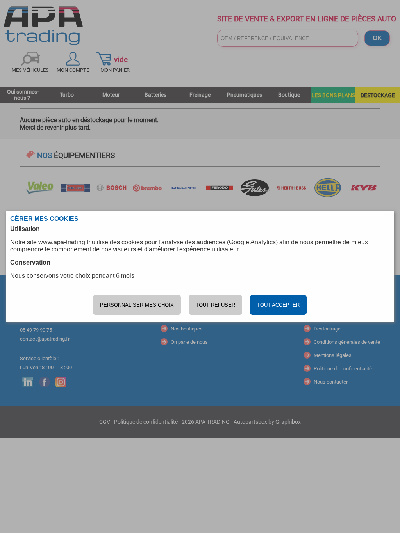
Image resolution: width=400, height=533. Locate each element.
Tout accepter (278, 305)
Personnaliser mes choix (137, 305)
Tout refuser (215, 305)
